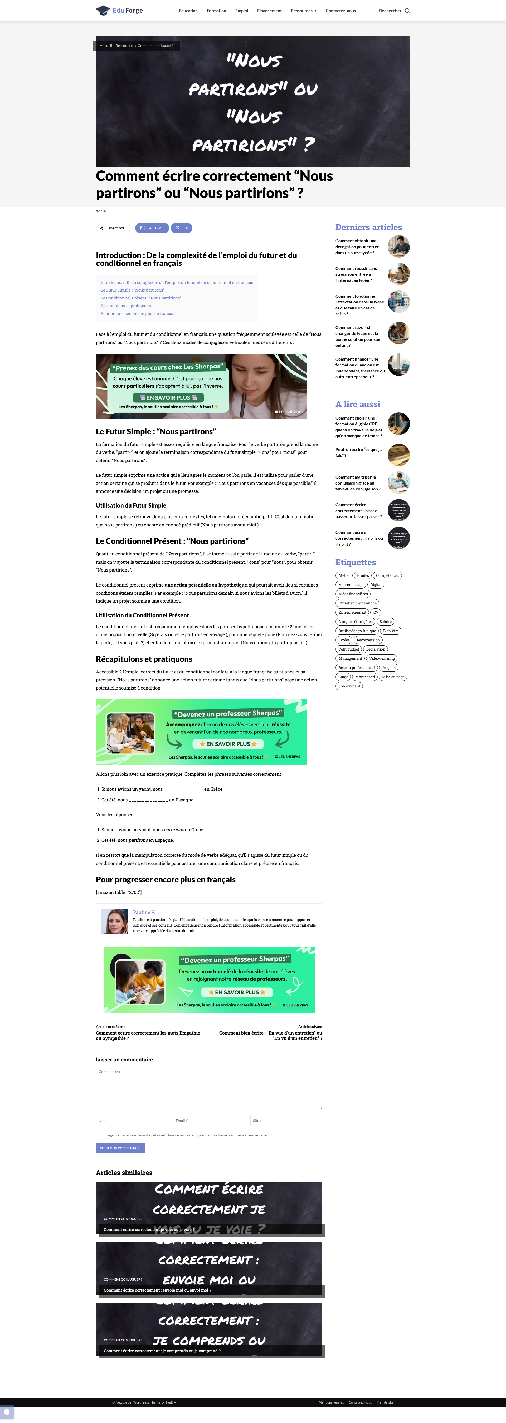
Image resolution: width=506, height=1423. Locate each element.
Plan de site (385, 1402)
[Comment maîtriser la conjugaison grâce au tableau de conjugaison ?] (399, 482)
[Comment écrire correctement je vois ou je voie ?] (209, 1208)
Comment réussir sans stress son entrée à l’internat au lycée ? (356, 274)
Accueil (106, 45)
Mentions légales (331, 1402)
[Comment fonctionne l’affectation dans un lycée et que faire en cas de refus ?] (399, 301)
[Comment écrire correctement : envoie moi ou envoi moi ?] (209, 1268)
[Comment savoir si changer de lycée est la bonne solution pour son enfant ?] (399, 333)
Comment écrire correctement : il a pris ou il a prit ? (359, 538)
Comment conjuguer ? (156, 45)
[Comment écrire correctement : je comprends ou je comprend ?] (209, 1329)
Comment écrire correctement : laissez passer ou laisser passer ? (358, 510)
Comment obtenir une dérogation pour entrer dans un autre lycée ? (357, 246)
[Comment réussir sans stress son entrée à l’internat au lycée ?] (399, 274)
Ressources (125, 45)
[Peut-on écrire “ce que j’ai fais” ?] (399, 455)
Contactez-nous (360, 1402)
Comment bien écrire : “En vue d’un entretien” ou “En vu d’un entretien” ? (270, 1035)
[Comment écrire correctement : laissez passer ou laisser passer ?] (399, 510)
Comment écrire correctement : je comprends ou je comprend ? (162, 1350)
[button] (394, 10)
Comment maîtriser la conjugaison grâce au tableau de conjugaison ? (358, 482)
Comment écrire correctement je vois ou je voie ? (149, 1229)
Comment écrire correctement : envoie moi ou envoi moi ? (157, 1290)
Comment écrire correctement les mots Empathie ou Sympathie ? (148, 1035)
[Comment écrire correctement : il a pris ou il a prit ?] (399, 538)
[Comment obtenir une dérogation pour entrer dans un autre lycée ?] (399, 246)
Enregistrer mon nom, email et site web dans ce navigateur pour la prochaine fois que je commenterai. (185, 1135)
